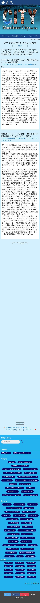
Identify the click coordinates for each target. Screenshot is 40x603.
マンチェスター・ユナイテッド (13, 545)
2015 (18, 569)
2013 (6, 573)
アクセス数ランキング (22, 453)
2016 (6, 569)
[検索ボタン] (22, 441)
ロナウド (8, 556)
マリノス (11, 541)
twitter (8, 595)
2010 (6, 576)
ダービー (31, 515)
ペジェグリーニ (26, 537)
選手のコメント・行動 (9, 495)
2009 (18, 576)
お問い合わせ (21, 598)
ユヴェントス (26, 549)
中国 (19, 556)
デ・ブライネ (25, 519)
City (10, 462)
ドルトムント (12, 526)
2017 (29, 566)
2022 (7, 562)
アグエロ (31, 504)
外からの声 (23, 484)
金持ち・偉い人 (29, 495)
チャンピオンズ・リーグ (26, 476)
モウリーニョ (11, 549)
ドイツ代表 (12, 523)
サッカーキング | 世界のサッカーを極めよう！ (20, 64)
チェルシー (11, 519)
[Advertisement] (20, 335)
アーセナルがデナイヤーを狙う (17, 427)
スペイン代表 (18, 515)
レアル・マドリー (25, 552)
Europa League (23, 462)
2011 (29, 573)
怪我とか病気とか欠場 (13, 487)
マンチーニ (25, 541)
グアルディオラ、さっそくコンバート (20, 430)
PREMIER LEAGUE (18, 465)
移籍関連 (20, 46)
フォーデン (26, 534)
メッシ (31, 545)
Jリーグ (6, 504)
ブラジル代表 (10, 537)
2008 (29, 576)
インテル (27, 508)
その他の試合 (7, 476)
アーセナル (20, 423)
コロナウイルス (27, 511)
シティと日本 (29, 473)
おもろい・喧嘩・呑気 (10, 469)
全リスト (6, 453)
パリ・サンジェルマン (25, 530)
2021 (17, 562)
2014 (29, 569)
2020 (29, 562)
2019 (6, 566)
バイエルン (8, 530)
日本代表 (29, 556)
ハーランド (6, 480)
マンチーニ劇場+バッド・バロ (25, 480)
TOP (33, 595)
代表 (11, 484)
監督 (28, 487)
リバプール (10, 552)
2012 (18, 573)
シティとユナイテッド (10, 473)
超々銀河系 (25, 491)
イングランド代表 (12, 508)
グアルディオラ (28, 469)
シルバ (5, 515)
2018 (18, 566)
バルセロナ (12, 534)
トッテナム (25, 523)
